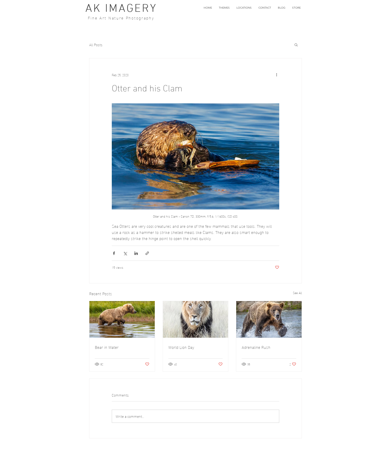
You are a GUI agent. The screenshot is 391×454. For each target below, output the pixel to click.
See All (297, 292)
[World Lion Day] (195, 319)
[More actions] (276, 74)
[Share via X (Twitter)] (125, 253)
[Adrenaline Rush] (269, 319)
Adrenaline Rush (256, 347)
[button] (224, 7)
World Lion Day (181, 347)
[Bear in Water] (122, 319)
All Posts (96, 44)
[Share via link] (147, 253)
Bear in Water (107, 347)
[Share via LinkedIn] (136, 253)
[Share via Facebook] (114, 253)
